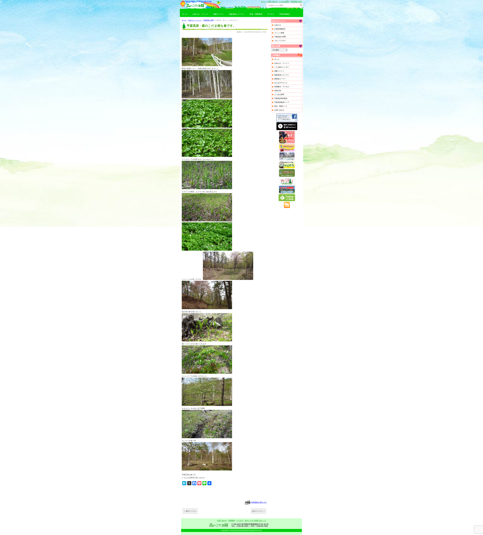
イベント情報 (279, 33)
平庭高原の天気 (296, 2)
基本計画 (277, 90)
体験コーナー (218, 14)
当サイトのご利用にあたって (255, 521)
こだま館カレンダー (281, 67)
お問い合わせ (272, 2)
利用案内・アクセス (281, 87)
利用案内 (231, 521)
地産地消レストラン (237, 14)
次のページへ (258, 511)
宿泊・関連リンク (280, 106)
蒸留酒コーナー (280, 79)
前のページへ (190, 511)
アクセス (270, 14)
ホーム (263, 2)
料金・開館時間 (256, 14)
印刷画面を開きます (258, 502)
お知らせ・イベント (200, 14)
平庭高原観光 (284, 14)
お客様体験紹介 (280, 29)
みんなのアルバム (280, 83)
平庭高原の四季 (208, 20)
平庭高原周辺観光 (280, 98)
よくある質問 (284, 2)
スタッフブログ (280, 41)
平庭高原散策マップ (281, 102)
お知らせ (277, 25)
